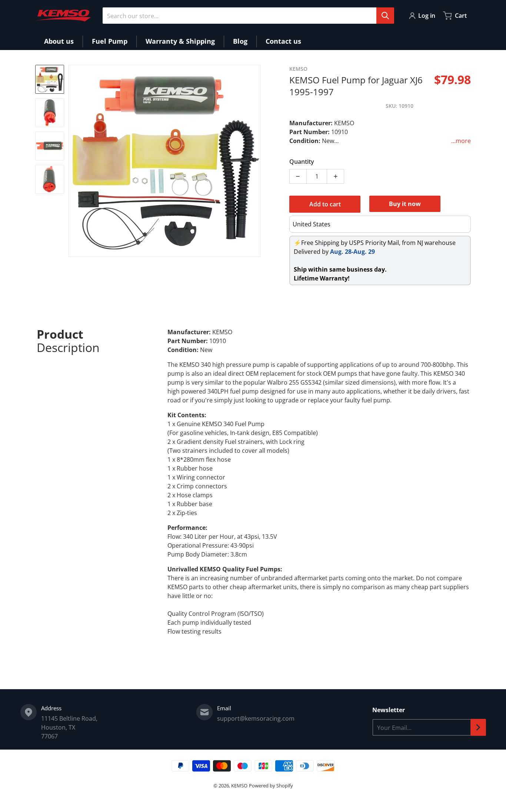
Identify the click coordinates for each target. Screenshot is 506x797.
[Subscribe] (478, 727)
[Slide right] (256, 160)
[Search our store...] (385, 15)
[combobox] (248, 15)
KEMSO (239, 785)
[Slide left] (73, 160)
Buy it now (405, 204)
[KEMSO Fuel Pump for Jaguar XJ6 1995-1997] (49, 79)
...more (461, 141)
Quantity (301, 161)
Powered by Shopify (271, 785)
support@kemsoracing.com (255, 718)
